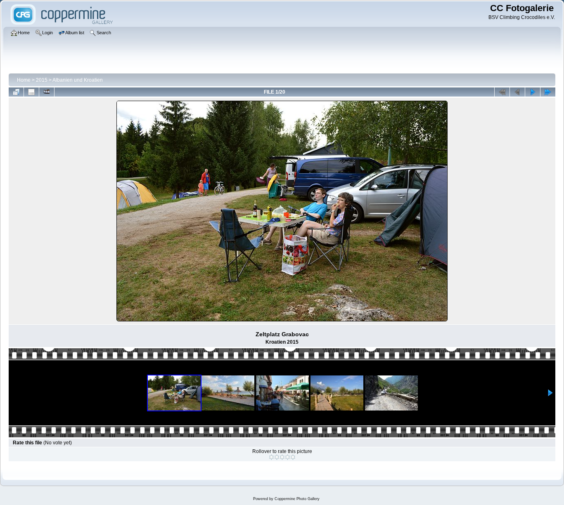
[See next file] (532, 92)
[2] (277, 457)
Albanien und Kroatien (77, 80)
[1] (271, 457)
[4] (287, 457)
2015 (41, 80)
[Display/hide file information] (31, 92)
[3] (282, 457)
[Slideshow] (46, 92)
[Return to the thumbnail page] (16, 92)
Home (24, 80)
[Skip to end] (547, 92)
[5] (293, 457)
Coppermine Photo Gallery (297, 499)
